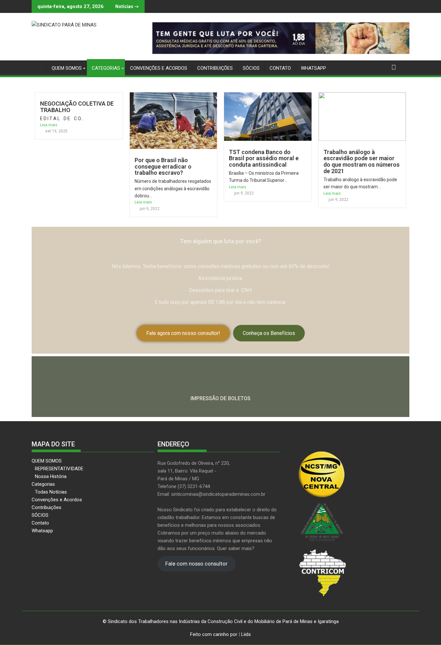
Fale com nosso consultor (196, 564)
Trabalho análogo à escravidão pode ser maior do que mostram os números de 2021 (361, 161)
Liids (246, 634)
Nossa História (51, 476)
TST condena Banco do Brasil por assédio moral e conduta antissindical (264, 158)
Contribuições (215, 68)
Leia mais (48, 125)
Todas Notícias (51, 492)
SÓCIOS (251, 68)
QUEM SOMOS (67, 68)
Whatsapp (313, 68)
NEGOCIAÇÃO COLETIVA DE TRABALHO (77, 106)
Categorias (106, 68)
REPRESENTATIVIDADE (59, 469)
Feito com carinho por (213, 634)
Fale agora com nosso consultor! (183, 333)
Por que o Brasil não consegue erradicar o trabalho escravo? (163, 166)
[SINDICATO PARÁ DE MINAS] (37, 67)
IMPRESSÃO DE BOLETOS (220, 398)
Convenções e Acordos (158, 68)
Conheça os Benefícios (269, 333)
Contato (280, 68)
